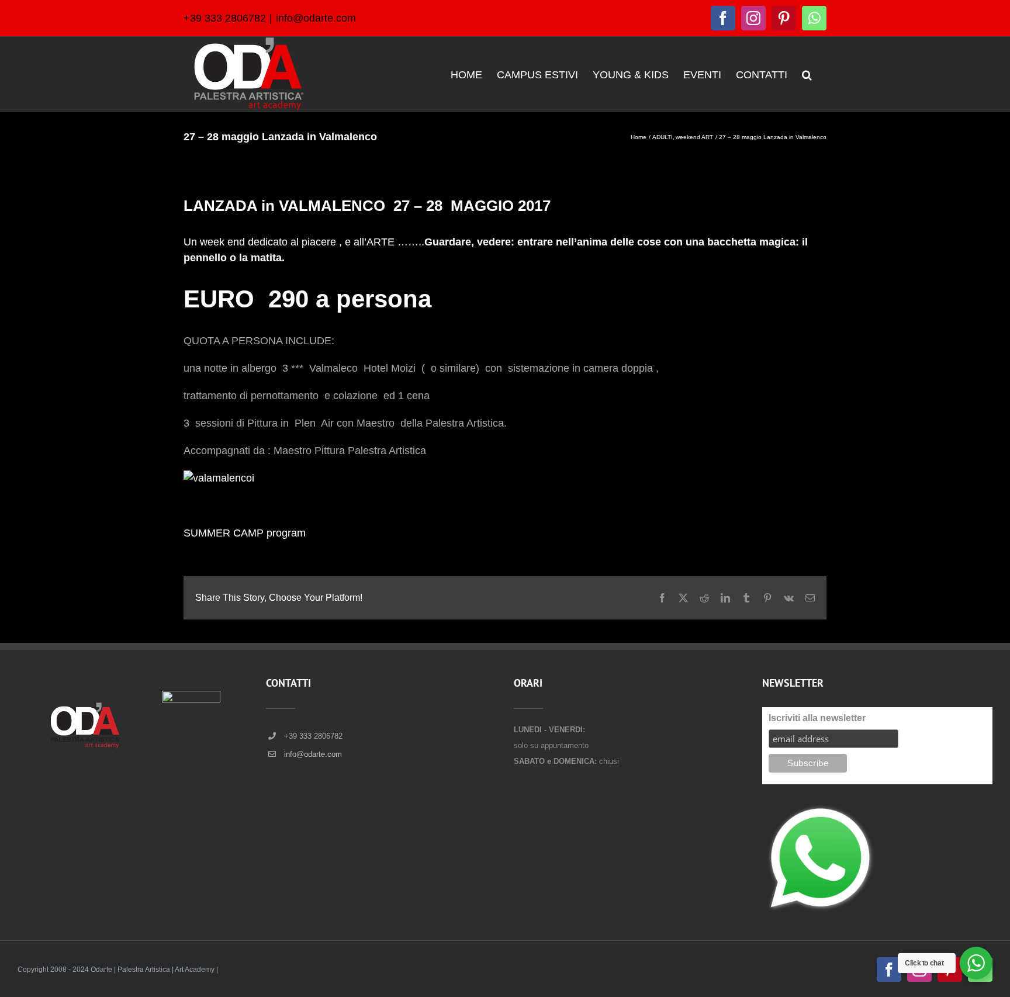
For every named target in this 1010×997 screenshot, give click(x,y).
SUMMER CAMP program (245, 533)
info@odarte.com (316, 18)
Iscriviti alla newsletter (817, 718)
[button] (807, 74)
